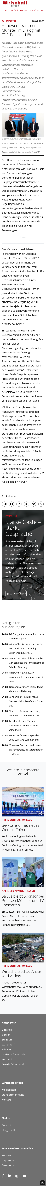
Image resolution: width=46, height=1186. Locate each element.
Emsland (7, 1059)
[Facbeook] (3, 1176)
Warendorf (8, 1044)
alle (5, 10)
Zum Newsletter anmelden (17, 1148)
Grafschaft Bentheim (14, 1054)
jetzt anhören (16, 593)
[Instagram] (17, 1176)
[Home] (15, 4)
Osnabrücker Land (13, 1064)
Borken (23, 10)
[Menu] (40, 4)
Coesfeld (13, 10)
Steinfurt (34, 10)
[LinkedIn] (9, 1176)
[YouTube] (24, 1176)
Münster (7, 1049)
